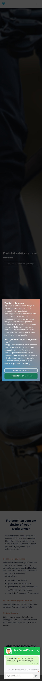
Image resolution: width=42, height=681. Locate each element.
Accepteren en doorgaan (21, 376)
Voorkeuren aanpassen (21, 370)
